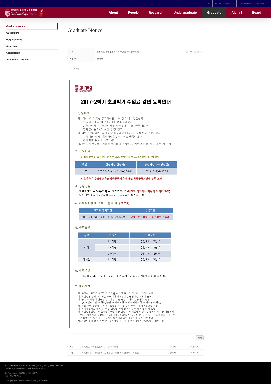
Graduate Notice (15, 26)
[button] (100, 58)
